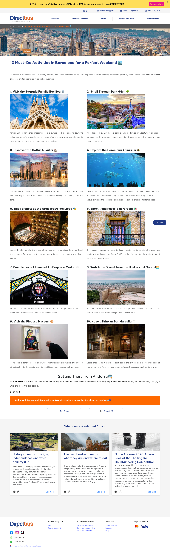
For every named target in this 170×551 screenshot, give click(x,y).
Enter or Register (153, 11)
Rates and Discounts (80, 18)
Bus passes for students (85, 525)
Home (12, 26)
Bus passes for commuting (86, 528)
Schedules (55, 18)
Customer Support (106, 11)
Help (161, 222)
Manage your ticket (126, 18)
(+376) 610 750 (19, 541)
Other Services (153, 18)
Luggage (108, 528)
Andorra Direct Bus (49, 400)
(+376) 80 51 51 (19, 537)
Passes (103, 18)
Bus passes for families (85, 531)
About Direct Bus (111, 525)
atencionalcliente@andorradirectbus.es (27, 546)
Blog (19, 26)
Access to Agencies (130, 11)
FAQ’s (50, 525)
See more (50, 492)
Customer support (54, 528)
